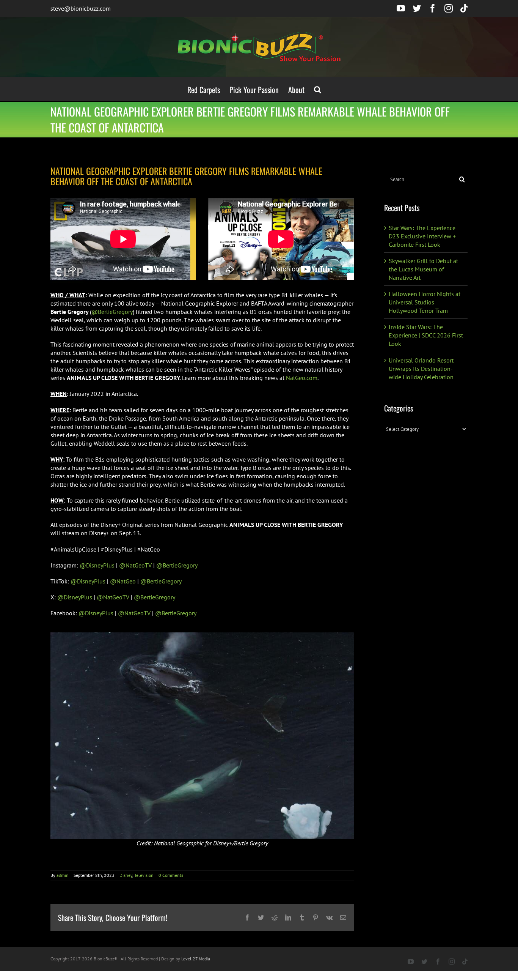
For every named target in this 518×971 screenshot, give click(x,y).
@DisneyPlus (97, 565)
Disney (125, 875)
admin (63, 875)
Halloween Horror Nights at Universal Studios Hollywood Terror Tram (424, 302)
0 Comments (171, 875)
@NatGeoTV (135, 565)
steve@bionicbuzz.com (80, 8)
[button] (317, 89)
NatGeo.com (301, 377)
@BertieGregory (112, 311)
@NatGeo (123, 581)
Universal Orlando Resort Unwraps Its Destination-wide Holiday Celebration (421, 368)
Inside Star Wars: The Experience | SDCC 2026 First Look (426, 335)
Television (144, 875)
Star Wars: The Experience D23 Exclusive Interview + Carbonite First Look (422, 236)
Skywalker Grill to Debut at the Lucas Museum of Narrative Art (423, 269)
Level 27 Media (195, 959)
